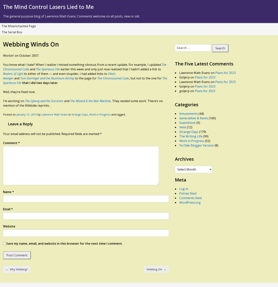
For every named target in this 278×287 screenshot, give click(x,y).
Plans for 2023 (225, 73)
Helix (182, 127)
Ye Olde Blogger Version (196, 145)
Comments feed (190, 198)
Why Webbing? (17, 269)
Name (8, 192)
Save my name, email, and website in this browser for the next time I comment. (64, 243)
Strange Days (79, 114)
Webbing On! (156, 269)
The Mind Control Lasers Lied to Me (48, 6)
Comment (11, 143)
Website (9, 226)
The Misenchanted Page (19, 26)
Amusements (188, 114)
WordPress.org (190, 202)
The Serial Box (12, 32)
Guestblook (187, 123)
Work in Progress (99, 114)
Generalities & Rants (193, 118)
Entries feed (187, 193)
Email (8, 209)
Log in (183, 189)
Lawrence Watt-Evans (54, 114)
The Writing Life (190, 136)
